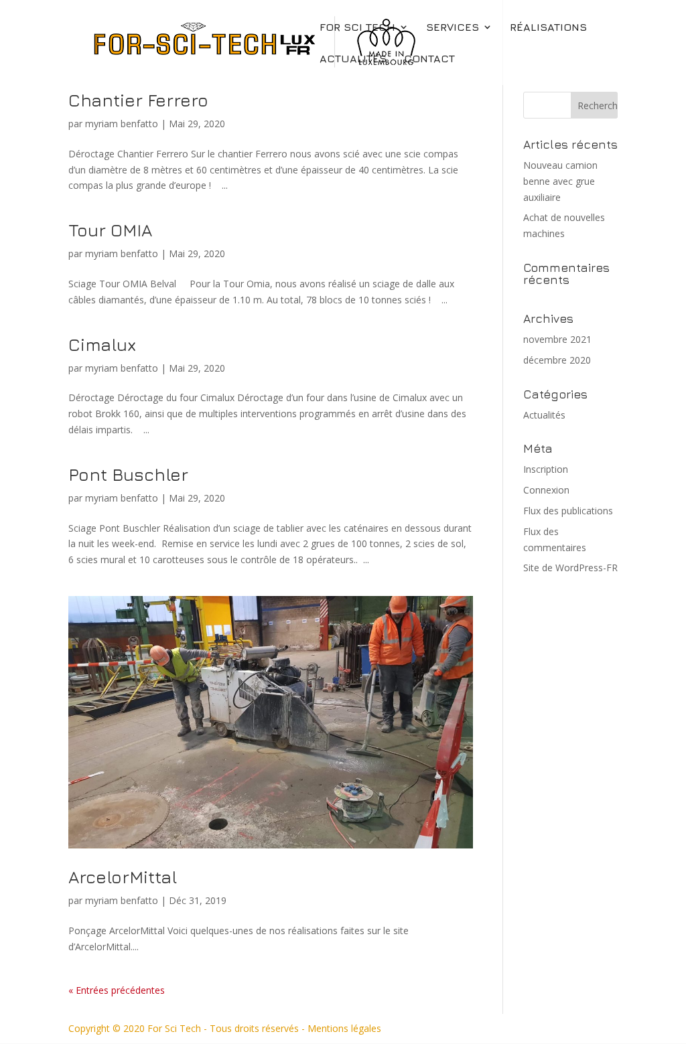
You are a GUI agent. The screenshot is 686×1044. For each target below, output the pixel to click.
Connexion (546, 489)
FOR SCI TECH (357, 27)
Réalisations (548, 27)
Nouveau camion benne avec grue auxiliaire (560, 181)
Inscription (545, 469)
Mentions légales (344, 1028)
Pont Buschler (128, 474)
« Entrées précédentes (116, 990)
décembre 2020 (557, 360)
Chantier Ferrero (138, 100)
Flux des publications (568, 510)
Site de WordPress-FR (570, 567)
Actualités (353, 59)
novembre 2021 (557, 339)
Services (452, 27)
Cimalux (102, 344)
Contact (429, 59)
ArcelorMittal (122, 877)
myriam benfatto (121, 123)
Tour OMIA (110, 230)
